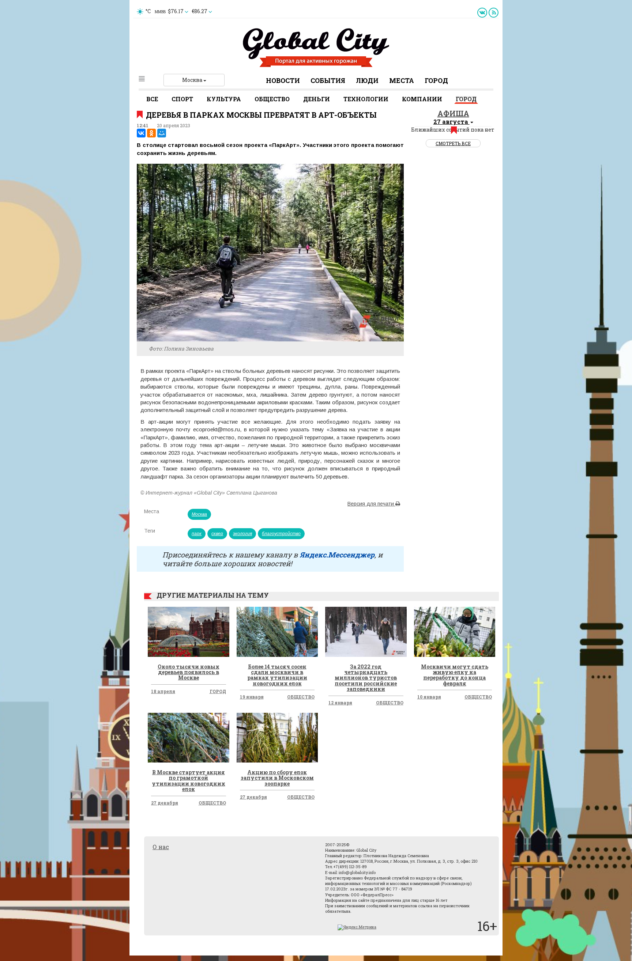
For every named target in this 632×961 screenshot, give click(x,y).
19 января (252, 697)
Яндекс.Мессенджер (337, 554)
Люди (367, 80)
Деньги (316, 99)
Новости (283, 80)
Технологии (365, 99)
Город (436, 80)
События (328, 80)
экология (242, 533)
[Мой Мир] (161, 133)
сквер (217, 533)
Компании (422, 99)
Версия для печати (371, 504)
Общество (272, 99)
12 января (340, 702)
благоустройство (281, 533)
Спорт (182, 99)
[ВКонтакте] (141, 133)
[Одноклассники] (151, 133)
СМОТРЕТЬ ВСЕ (453, 143)
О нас (161, 847)
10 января (429, 697)
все (152, 99)
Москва (192, 79)
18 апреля (163, 691)
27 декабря (164, 803)
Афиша (453, 113)
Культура (224, 99)
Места (401, 80)
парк (197, 533)
